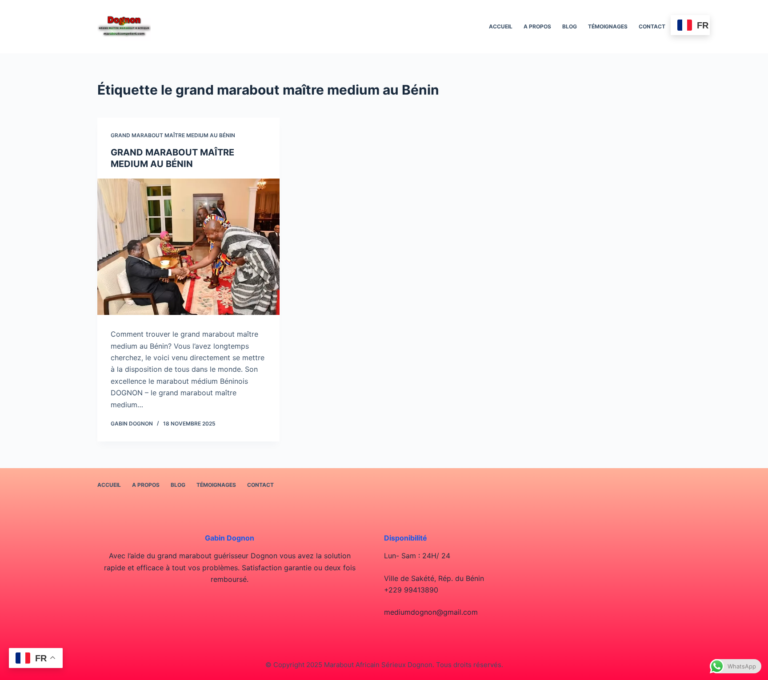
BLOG (569, 26)
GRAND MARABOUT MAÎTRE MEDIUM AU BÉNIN (173, 135)
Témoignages (608, 26)
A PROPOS (537, 26)
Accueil (500, 26)
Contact (652, 26)
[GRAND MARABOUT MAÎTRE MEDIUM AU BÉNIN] (188, 247)
